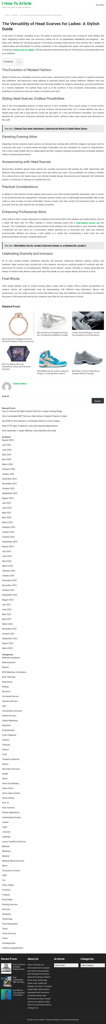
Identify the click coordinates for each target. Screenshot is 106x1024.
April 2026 (6, 459)
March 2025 (7, 522)
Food (4, 754)
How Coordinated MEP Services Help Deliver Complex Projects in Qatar (34, 416)
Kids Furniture (8, 807)
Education (6, 725)
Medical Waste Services (13, 861)
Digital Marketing (9, 720)
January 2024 (8, 575)
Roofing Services (10, 904)
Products (6, 890)
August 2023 (8, 600)
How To (5, 803)
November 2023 (9, 585)
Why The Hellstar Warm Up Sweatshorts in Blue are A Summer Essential (16, 366)
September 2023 (9, 595)
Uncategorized (8, 943)
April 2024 (6, 561)
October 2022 (8, 633)
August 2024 (8, 546)
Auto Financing (8, 677)
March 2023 (7, 624)
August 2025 (8, 498)
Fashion (15, 15)
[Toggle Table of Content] (17, 62)
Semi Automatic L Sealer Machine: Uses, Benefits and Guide (29, 430)
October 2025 (8, 488)
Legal (4, 827)
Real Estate (7, 899)
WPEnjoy (57, 1020)
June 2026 (7, 450)
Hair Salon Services (11, 769)
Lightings (6, 836)
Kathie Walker (20, 383)
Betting (5, 686)
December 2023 (9, 580)
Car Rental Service (10, 696)
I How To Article (16, 3)
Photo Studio (8, 885)
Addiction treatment (11, 657)
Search (5, 396)
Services (6, 909)
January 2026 (8, 474)
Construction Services (12, 711)
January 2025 (8, 532)
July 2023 (6, 604)
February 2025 (8, 527)
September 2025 (9, 493)
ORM (4, 875)
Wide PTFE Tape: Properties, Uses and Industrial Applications (30, 426)
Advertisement (8, 662)
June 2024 (7, 556)
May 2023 (6, 614)
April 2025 (6, 517)
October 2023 (8, 590)
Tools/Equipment (10, 924)
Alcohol (5, 667)
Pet (3, 880)
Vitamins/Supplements (12, 948)
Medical (5, 856)
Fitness (5, 749)
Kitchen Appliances (10, 812)
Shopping (6, 914)
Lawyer (5, 822)
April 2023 (6, 619)
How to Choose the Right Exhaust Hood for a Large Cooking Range (32, 411)
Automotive (7, 682)
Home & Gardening (10, 783)
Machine (6, 846)
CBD (4, 706)
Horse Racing (8, 798)
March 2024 (7, 566)
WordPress (74, 1020)
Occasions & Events (11, 870)
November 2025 (9, 483)
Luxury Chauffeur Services (14, 841)
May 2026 (6, 454)
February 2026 (8, 469)
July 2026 (6, 445)
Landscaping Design (11, 817)
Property (6, 895)
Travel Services (9, 933)
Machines (6, 851)
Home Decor (7, 788)
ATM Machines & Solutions (14, 672)
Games (5, 764)
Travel (4, 928)
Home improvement (11, 793)
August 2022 (8, 643)
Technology (7, 919)
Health (5, 774)
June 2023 (7, 609)
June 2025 (7, 508)
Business (6, 691)
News (4, 865)
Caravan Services (10, 701)
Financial (6, 745)
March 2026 (7, 464)
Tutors (5, 938)
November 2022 (9, 629)
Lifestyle (6, 832)
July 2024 (6, 551)
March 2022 (7, 648)
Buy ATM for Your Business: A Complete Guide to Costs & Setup (31, 421)
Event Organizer (9, 735)
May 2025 (6, 512)
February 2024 (8, 570)
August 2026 (8, 440)
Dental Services (9, 715)
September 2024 (9, 541)
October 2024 (8, 537)
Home (7, 15)
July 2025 (6, 503)
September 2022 (9, 638)
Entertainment (8, 730)
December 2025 (9, 479)
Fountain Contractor (11, 759)
